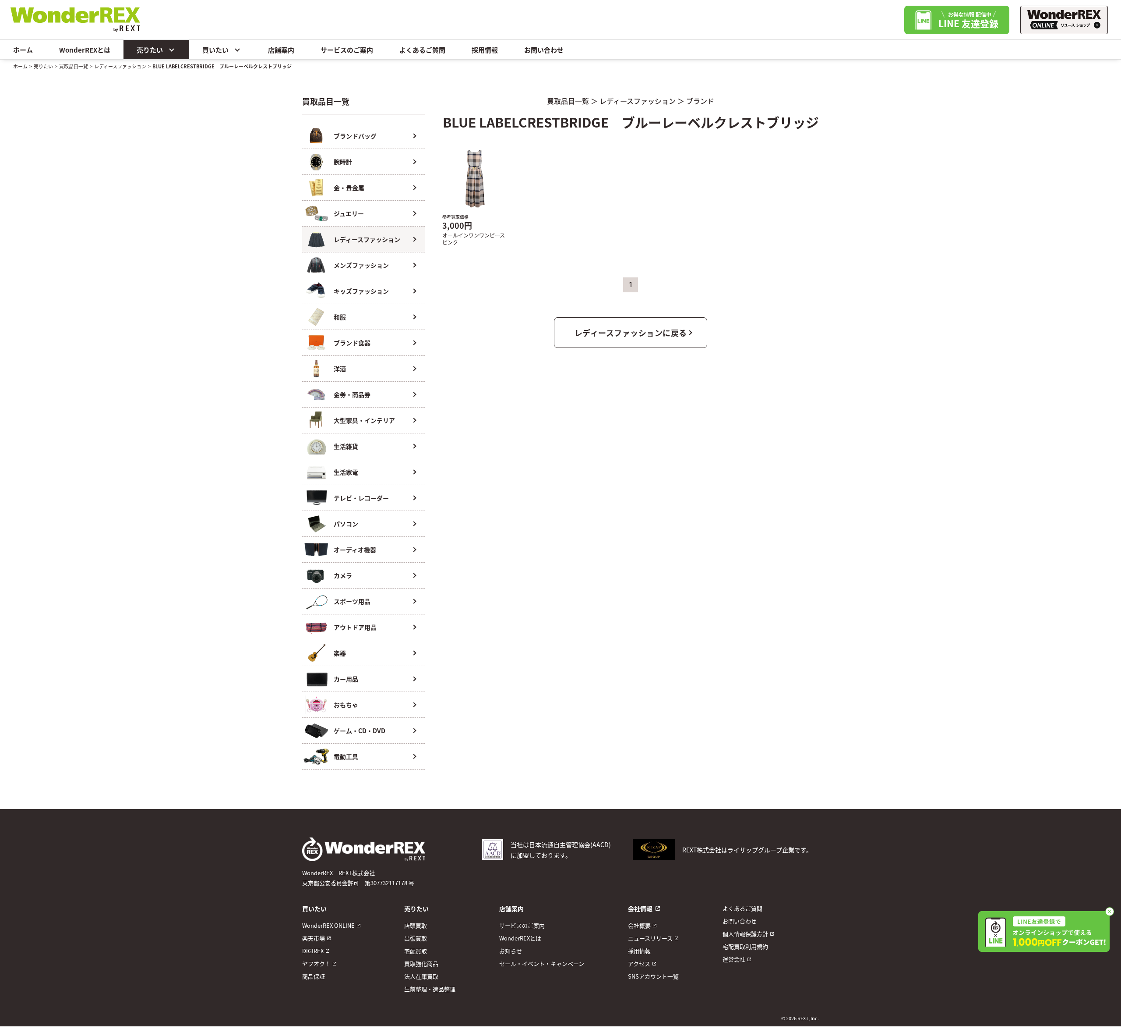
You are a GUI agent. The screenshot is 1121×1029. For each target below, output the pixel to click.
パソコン (346, 523)
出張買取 (415, 938)
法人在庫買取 (421, 976)
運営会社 (734, 959)
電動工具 (346, 756)
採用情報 (485, 49)
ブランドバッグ (355, 135)
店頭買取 (415, 925)
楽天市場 (313, 938)
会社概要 (639, 925)
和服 (340, 316)
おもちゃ (346, 704)
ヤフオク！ (316, 963)
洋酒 (340, 368)
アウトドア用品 (355, 627)
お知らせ (510, 951)
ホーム (23, 49)
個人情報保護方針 (745, 934)
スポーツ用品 (352, 601)
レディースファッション (120, 66)
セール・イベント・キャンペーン (541, 963)
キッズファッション (361, 291)
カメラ (343, 575)
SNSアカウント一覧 (653, 976)
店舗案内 (281, 49)
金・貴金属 (349, 187)
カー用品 (346, 678)
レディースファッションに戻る (631, 332)
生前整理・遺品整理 (429, 989)
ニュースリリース (650, 938)
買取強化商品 (421, 963)
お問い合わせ (544, 49)
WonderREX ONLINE (328, 925)
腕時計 (343, 161)
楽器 (340, 653)
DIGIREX (313, 951)
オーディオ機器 (355, 549)
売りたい (150, 49)
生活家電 (346, 472)
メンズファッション (361, 265)
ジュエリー (349, 213)
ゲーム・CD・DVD (359, 730)
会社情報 (640, 908)
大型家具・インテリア (364, 420)
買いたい (215, 49)
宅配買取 (415, 951)
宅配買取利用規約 (745, 946)
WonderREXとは (84, 49)
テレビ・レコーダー (361, 497)
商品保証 (313, 976)
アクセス (639, 963)
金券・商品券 (352, 394)
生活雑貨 (346, 446)
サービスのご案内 (347, 49)
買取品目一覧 (73, 66)
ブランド (700, 101)
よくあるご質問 (422, 49)
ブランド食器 (352, 342)
